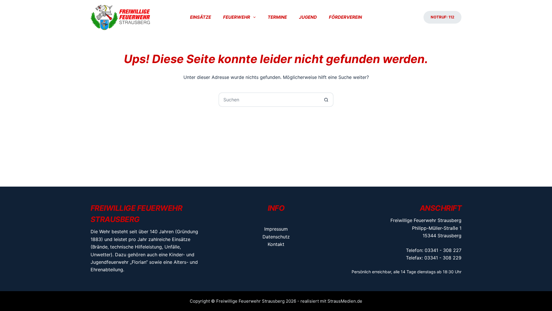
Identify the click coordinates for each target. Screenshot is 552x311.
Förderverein (345, 17)
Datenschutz (276, 237)
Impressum (276, 229)
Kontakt (276, 244)
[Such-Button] (326, 99)
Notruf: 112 (442, 17)
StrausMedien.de (344, 301)
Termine (277, 17)
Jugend (308, 17)
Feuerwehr (236, 17)
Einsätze (200, 17)
